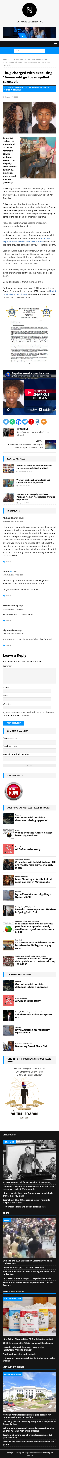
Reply (8, 562)
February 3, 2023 (24, 486)
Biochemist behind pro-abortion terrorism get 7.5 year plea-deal (27, 1436)
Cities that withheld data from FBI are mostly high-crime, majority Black (28, 1194)
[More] (44, 422)
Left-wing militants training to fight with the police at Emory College (29, 1422)
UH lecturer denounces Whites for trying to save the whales (29, 1359)
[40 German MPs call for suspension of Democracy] (29, 1160)
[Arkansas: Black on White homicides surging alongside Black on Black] (8, 468)
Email (5, 695)
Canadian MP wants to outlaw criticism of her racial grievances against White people (28, 1187)
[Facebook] (18, 422)
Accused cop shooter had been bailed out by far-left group (28, 1442)
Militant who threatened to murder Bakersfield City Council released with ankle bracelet (28, 1429)
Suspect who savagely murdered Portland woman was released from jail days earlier (35, 497)
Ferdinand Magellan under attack (19, 1354)
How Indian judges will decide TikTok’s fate (24, 1206)
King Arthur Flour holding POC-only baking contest (28, 1339)
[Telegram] (25, 422)
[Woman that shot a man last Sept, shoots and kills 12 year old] (8, 483)
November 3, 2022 (25, 471)
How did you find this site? (16, 754)
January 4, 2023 (11, 97)
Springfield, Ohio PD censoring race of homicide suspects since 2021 (26, 1201)
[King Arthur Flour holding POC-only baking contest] (29, 1316)
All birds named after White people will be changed (28, 1343)
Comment (7, 666)
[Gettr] (31, 422)
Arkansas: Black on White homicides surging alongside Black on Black (34, 466)
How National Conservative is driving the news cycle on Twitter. (29, 1272)
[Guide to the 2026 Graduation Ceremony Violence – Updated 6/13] (29, 1238)
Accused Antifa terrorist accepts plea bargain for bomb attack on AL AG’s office (27, 1416)
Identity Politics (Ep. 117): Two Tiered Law (23, 1267)
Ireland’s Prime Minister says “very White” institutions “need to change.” (23, 1348)
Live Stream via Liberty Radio (29, 1071)
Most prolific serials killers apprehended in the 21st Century (28, 1283)
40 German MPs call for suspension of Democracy (27, 1182)
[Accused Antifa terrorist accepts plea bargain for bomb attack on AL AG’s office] (29, 1392)
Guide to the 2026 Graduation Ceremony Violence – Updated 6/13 (28, 1262)
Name (6, 687)
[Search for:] (29, 50)
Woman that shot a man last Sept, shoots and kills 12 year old (33, 481)
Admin (6, 571)
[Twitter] (6, 422)
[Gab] (12, 422)
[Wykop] (37, 422)
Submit (30, 765)
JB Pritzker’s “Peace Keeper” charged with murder (27, 1278)
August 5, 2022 (23, 503)
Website (7, 704)
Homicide (18, 59)
